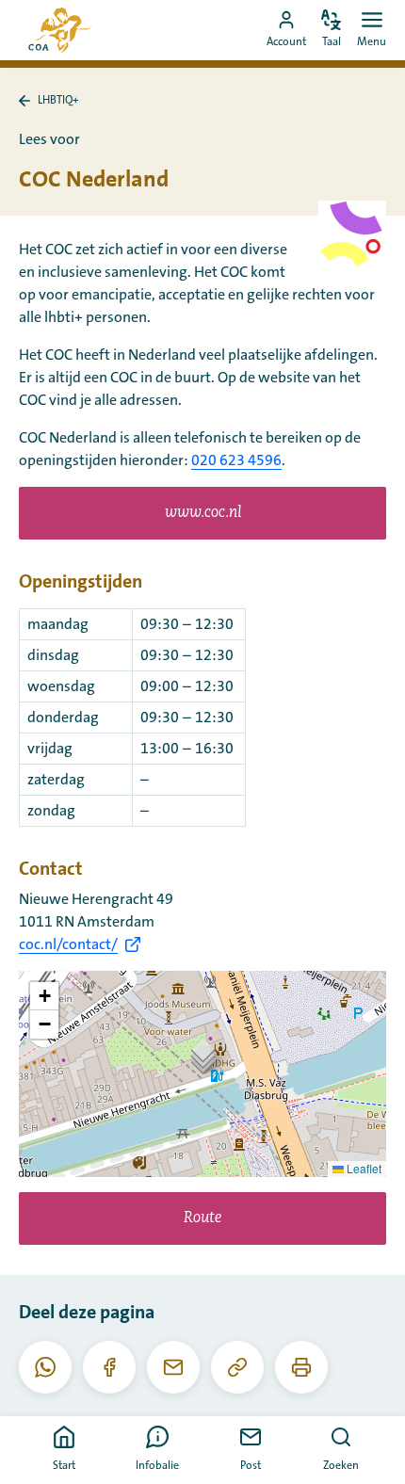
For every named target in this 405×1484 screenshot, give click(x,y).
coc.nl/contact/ (68, 944)
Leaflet (362, 1168)
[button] (203, 1055)
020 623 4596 (236, 460)
